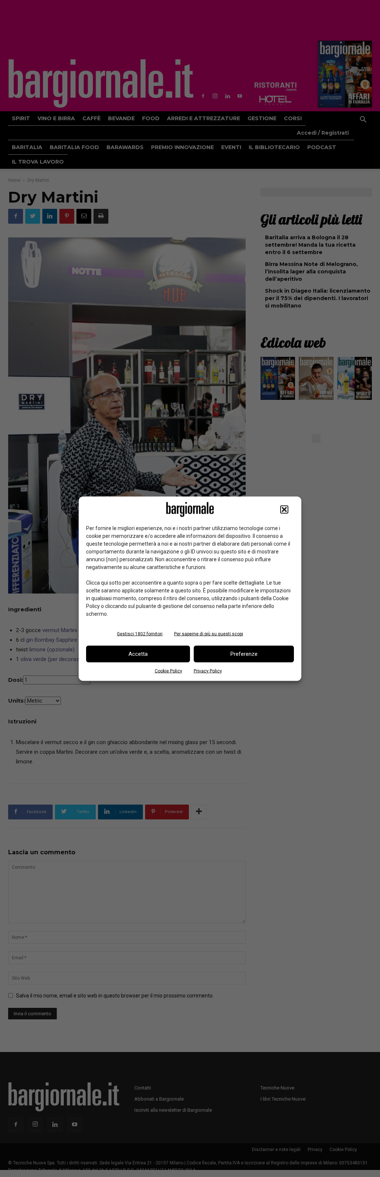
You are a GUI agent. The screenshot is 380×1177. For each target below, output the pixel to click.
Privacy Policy (208, 670)
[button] (284, 509)
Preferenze (244, 654)
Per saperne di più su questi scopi (208, 633)
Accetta (138, 654)
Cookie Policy (168, 670)
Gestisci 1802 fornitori (140, 633)
